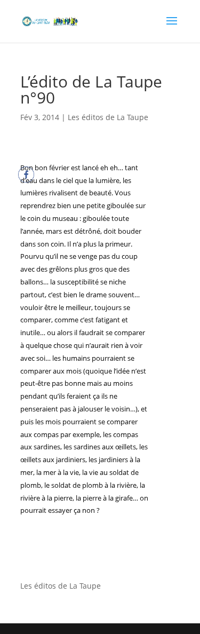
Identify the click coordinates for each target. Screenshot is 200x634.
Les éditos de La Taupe (108, 117)
